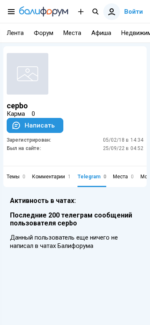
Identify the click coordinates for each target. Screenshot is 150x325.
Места (123, 177)
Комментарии (51, 177)
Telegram (92, 177)
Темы (16, 177)
